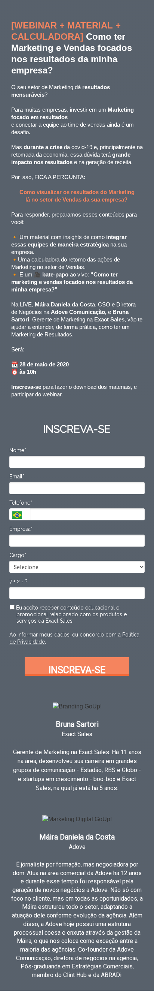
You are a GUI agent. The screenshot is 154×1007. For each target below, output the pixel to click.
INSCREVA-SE (77, 670)
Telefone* (20, 503)
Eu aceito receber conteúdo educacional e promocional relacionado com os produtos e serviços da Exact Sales (71, 614)
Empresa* (21, 529)
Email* (16, 477)
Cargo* (17, 555)
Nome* (17, 450)
